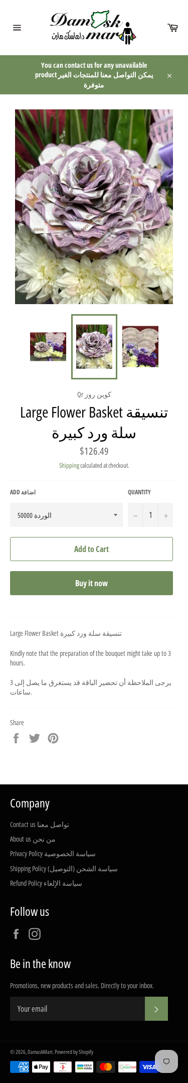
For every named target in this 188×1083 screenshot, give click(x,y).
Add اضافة (23, 492)
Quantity (139, 492)
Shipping (69, 465)
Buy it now (91, 583)
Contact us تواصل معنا (39, 824)
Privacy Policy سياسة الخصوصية (53, 853)
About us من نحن (33, 839)
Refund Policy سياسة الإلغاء (46, 883)
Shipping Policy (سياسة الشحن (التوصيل (64, 868)
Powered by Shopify (74, 1051)
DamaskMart (40, 1051)
